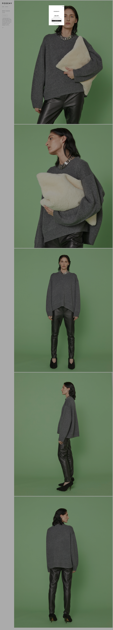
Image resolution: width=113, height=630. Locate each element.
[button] (63, 6)
